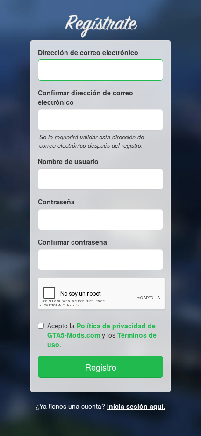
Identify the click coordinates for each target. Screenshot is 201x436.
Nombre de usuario (68, 161)
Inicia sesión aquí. (136, 406)
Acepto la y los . (102, 335)
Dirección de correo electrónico (88, 52)
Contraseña (56, 201)
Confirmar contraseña (72, 242)
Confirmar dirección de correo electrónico (85, 97)
